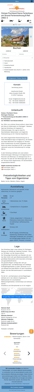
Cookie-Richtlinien (16, 383)
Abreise (25, 51)
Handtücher (7, 67)
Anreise (8, 51)
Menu (17, 1)
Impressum (26, 383)
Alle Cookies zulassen (17, 387)
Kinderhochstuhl (9, 65)
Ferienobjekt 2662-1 (9, 167)
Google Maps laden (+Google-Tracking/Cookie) (17, 296)
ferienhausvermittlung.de (17, 11)
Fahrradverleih (8, 61)
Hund (6, 63)
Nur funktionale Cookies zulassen (17, 390)
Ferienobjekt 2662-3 (9, 169)
